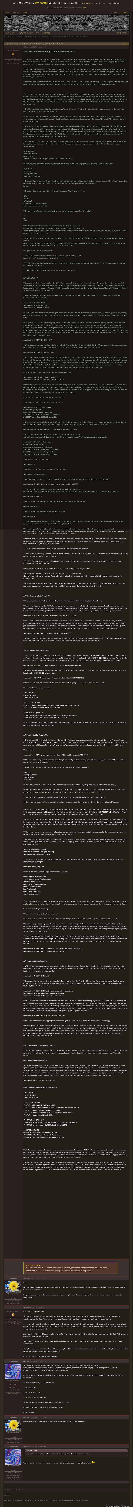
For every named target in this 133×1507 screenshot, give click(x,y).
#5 (24, 1417)
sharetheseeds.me (33, 1265)
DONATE (24, 13)
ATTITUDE (46, 33)
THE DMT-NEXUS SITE (29, 36)
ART (37, 33)
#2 (24, 1278)
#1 (24, 47)
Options (125, 44)
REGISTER (124, 13)
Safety (40, 36)
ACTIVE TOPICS (121, 33)
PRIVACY (15, 13)
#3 (24, 1308)
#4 (24, 1361)
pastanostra (13, 1361)
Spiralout (13, 1278)
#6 (24, 1446)
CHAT (7, 13)
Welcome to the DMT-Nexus (12, 36)
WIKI (13, 33)
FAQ (7, 33)
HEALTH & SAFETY (26, 33)
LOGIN (115, 13)
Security (45, 36)
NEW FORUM (41, 3)
